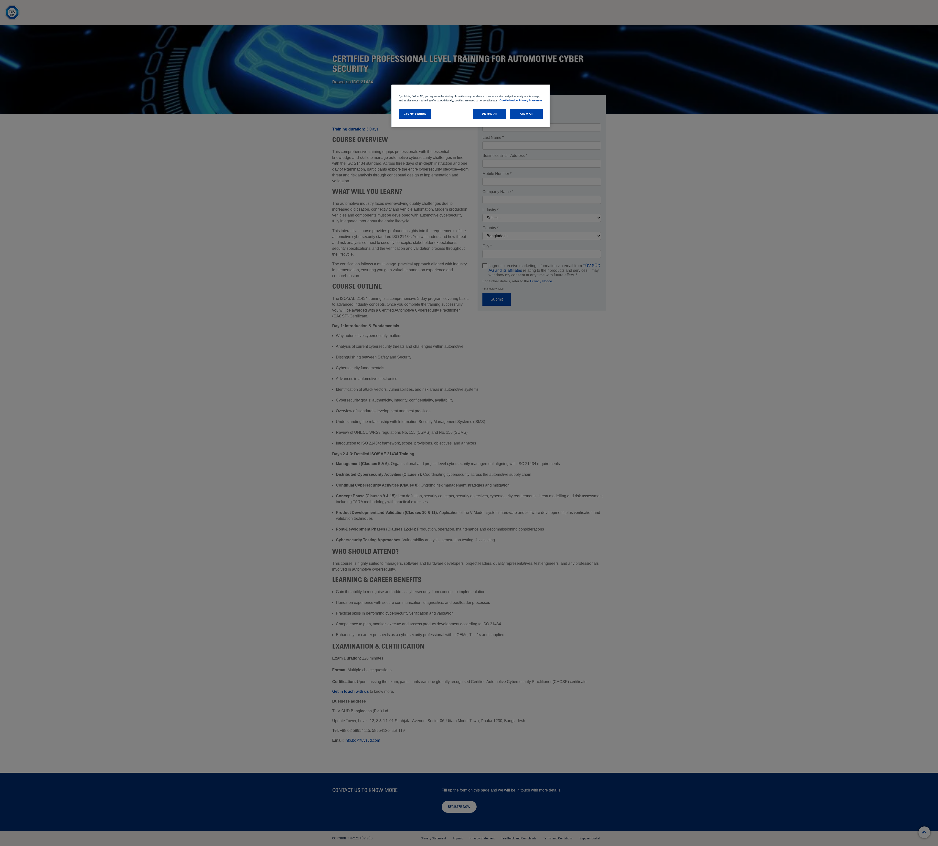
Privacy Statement (530, 100)
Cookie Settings (415, 113)
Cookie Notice (509, 100)
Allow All (526, 113)
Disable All (489, 113)
